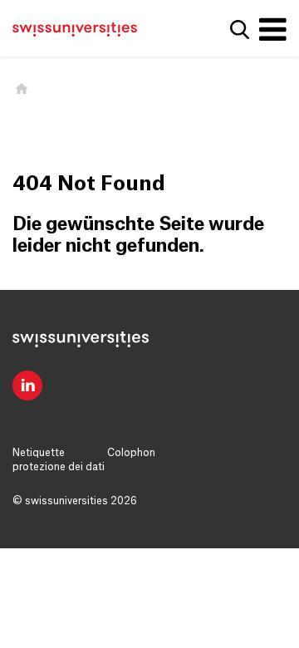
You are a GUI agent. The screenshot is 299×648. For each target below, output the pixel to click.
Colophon (131, 453)
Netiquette (38, 453)
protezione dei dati (58, 467)
